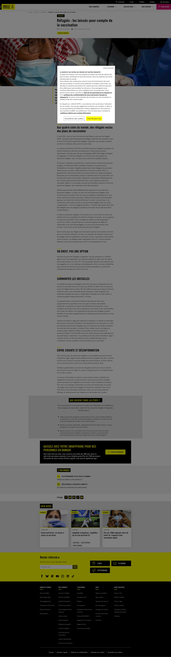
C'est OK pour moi (94, 119)
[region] (86, 95)
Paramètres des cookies (74, 119)
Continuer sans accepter (108, 68)
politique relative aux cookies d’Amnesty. (75, 113)
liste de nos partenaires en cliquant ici (98, 93)
